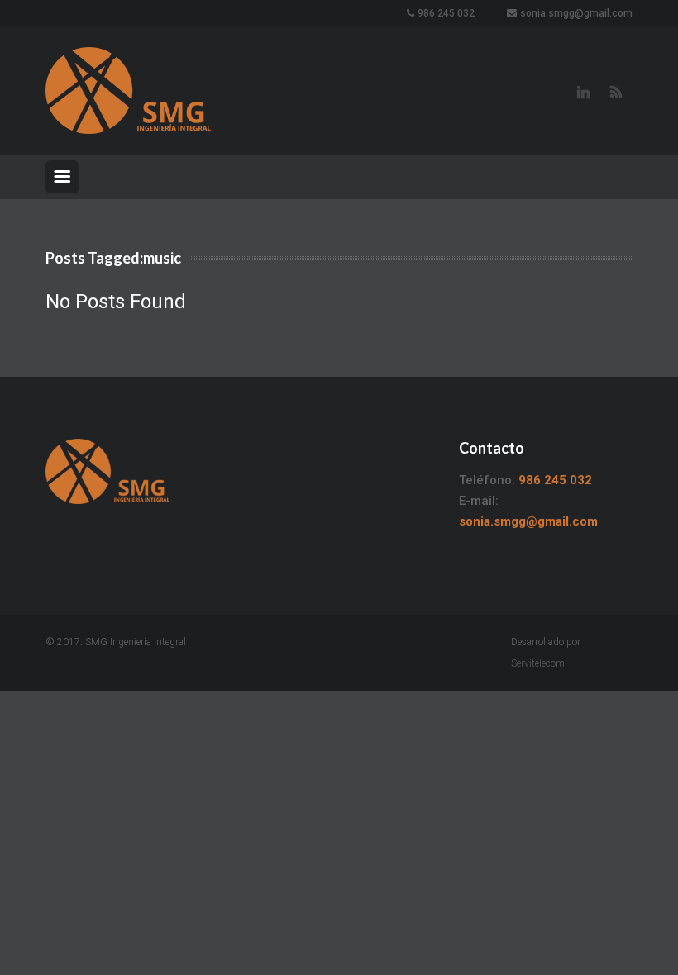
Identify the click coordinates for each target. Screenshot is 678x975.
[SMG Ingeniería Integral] (128, 90)
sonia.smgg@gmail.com (576, 13)
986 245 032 (446, 13)
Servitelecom (538, 663)
